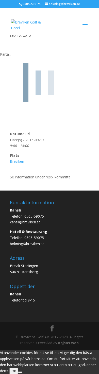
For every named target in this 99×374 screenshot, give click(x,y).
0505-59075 (34, 216)
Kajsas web (68, 342)
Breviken (17, 161)
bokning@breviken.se (27, 243)
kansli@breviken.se (25, 222)
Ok (13, 371)
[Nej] (20, 372)
